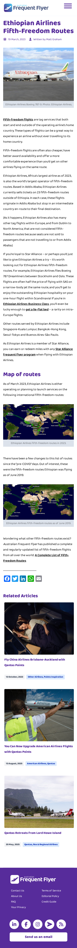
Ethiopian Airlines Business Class (26, 303)
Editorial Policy (50, 896)
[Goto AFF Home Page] (26, 8)
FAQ (13, 902)
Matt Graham (54, 39)
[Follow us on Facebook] (26, 924)
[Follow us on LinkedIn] (15, 924)
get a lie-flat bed (37, 309)
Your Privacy (18, 907)
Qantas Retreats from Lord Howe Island (32, 832)
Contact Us (17, 890)
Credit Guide (49, 902)
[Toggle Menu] (68, 8)
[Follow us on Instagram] (38, 924)
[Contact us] (50, 924)
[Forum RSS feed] (62, 924)
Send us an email (38, 937)
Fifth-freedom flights (18, 119)
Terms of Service (51, 890)
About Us (16, 896)
